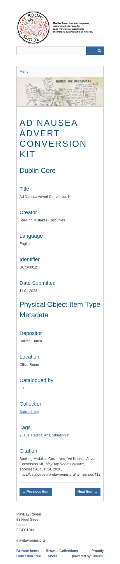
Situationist (60, 435)
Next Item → (87, 492)
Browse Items (27, 551)
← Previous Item (36, 492)
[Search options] (90, 50)
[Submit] (99, 50)
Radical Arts (40, 435)
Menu (24, 71)
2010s (24, 435)
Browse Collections (62, 551)
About (52, 556)
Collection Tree (28, 556)
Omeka (97, 556)
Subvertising (29, 412)
